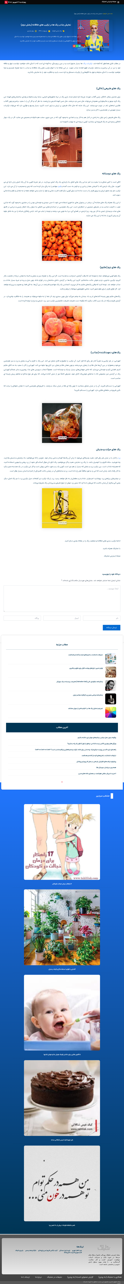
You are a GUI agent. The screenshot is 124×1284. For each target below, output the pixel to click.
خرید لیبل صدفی (64, 1250)
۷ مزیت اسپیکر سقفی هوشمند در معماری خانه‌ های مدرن (97, 774)
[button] (118, 2)
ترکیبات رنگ (87, 63)
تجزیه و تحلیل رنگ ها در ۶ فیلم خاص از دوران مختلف (85, 708)
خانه (111, 13)
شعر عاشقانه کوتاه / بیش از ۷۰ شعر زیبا (62, 1225)
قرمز (59, 186)
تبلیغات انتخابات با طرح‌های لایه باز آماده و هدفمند (85, 655)
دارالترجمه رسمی (30, 1250)
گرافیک (104, 13)
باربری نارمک (19, 1250)
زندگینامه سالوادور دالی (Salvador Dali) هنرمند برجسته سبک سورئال (79, 682)
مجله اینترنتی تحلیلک (109, 2)
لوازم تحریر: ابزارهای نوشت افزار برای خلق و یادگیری (86, 668)
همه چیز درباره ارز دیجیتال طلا (106, 768)
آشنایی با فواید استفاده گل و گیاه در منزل (62, 969)
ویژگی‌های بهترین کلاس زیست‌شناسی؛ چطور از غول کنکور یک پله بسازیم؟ (91, 744)
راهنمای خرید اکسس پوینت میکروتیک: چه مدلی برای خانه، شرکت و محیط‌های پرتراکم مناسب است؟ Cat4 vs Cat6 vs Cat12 (75, 750)
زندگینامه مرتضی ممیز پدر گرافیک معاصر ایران (88, 695)
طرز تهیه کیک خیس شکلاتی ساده (62, 1140)
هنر (108, 13)
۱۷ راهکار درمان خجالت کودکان (62, 884)
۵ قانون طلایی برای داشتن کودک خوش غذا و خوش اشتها (62, 1055)
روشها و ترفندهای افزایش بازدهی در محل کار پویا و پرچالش (96, 762)
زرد (119, 458)
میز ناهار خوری (77, 1250)
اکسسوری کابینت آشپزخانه (73, 1253)
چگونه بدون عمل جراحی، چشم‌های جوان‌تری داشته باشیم (97, 738)
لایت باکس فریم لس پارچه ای (47, 1250)
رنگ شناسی (59, 31)
